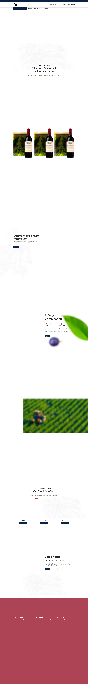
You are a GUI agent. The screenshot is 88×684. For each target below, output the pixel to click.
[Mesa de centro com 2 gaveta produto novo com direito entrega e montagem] (65, 507)
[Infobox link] (23, 619)
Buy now (47, 336)
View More (18, 132)
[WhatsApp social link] (66, 1)
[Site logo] (17, 4)
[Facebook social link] (63, 1)
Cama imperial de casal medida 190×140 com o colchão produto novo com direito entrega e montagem (23, 519)
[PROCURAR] (59, 5)
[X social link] (64, 1)
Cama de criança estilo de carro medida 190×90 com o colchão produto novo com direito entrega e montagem (44, 519)
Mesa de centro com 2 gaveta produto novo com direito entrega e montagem (65, 519)
